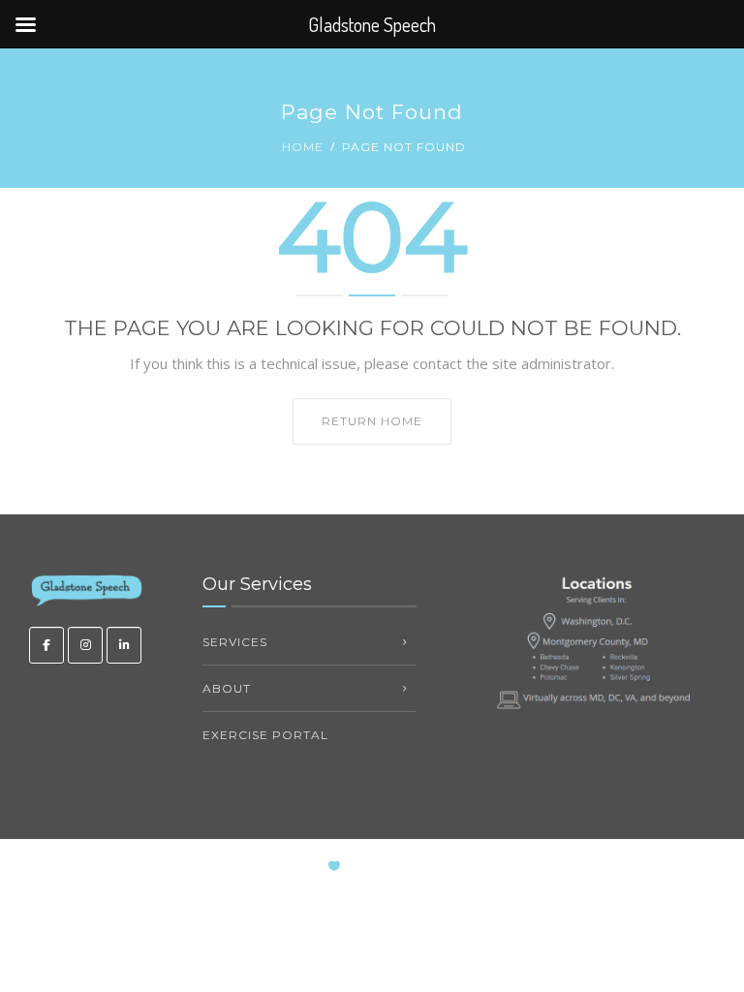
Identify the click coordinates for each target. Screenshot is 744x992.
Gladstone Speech (428, 866)
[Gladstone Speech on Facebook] (46, 645)
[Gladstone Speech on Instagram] (85, 645)
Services (234, 642)
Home (303, 147)
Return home (372, 421)
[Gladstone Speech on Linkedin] (124, 645)
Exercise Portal (265, 735)
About (226, 688)
